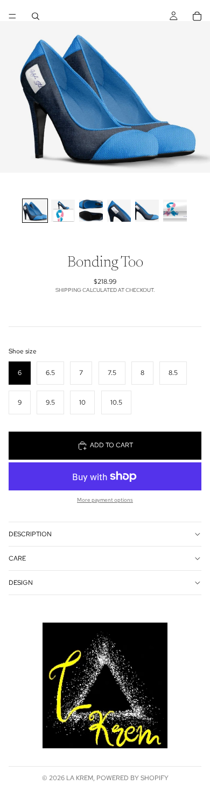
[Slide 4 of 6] (119, 211)
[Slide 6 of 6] (175, 211)
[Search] (35, 16)
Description (30, 534)
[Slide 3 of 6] (91, 211)
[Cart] (197, 16)
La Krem (79, 778)
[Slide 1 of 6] (35, 211)
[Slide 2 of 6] (63, 211)
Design (21, 582)
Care (17, 558)
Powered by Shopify (132, 778)
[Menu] (12, 16)
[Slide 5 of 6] (147, 211)
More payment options (105, 499)
